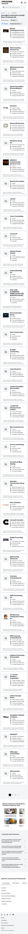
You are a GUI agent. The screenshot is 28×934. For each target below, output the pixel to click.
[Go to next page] (18, 795)
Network (5, 3)
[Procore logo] (7, 2)
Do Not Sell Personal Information (7, 925)
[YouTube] (13, 914)
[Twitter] (7, 914)
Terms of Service (4, 922)
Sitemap (2, 928)
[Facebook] (4, 914)
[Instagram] (10, 914)
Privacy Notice (4, 920)
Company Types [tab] (6, 883)
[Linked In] (1, 914)
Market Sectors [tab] (15, 883)
